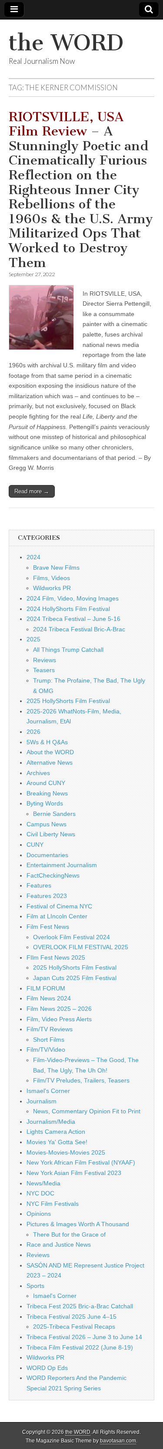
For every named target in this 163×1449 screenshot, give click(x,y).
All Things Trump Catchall (68, 649)
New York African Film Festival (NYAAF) (81, 1162)
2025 (33, 639)
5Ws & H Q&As (47, 742)
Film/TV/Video (46, 1049)
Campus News (47, 824)
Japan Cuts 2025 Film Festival (74, 977)
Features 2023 (47, 895)
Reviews (44, 660)
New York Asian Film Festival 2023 (74, 1172)
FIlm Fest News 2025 (56, 957)
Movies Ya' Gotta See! (57, 1142)
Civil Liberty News (51, 834)
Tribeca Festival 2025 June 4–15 (71, 1316)
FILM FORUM (46, 988)
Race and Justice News (59, 1244)
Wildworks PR (52, 587)
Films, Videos (51, 577)
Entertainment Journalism (62, 864)
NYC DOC (40, 1193)
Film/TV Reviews (50, 1029)
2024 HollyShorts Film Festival (68, 608)
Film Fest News (48, 926)
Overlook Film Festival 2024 (71, 937)
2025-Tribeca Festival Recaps (74, 1326)
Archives (38, 772)
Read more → (31, 491)
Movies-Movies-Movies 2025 (66, 1152)
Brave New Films (56, 567)
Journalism (42, 1101)
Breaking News (47, 793)
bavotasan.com (118, 1441)
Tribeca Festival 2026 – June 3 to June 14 (84, 1336)
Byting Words (45, 803)
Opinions (39, 1213)
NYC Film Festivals (53, 1203)
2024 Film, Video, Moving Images (73, 598)
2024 (33, 557)
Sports (35, 1285)
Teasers (44, 670)
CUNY (35, 844)
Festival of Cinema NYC (59, 906)
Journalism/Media (51, 1121)
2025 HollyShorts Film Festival (68, 700)
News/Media (43, 1183)
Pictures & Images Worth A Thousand (78, 1224)
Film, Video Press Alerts (59, 1019)
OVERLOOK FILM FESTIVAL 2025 (80, 947)
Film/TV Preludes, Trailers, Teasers (81, 1080)
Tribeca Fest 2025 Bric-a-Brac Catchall (80, 1306)
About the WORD (50, 752)
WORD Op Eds (47, 1367)
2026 (33, 731)
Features (39, 885)
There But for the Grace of (69, 1234)
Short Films (48, 1039)
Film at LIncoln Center (57, 916)
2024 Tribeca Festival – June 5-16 (73, 618)
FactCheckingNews (53, 875)
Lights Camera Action (56, 1131)
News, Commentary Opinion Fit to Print (86, 1111)
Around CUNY (46, 782)
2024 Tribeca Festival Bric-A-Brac (79, 629)
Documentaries (47, 855)
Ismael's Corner (48, 1090)
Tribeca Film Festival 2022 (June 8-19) (80, 1347)
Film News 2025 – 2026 (59, 1008)
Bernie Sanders (54, 813)
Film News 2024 (49, 998)
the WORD (66, 43)
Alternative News (50, 762)
